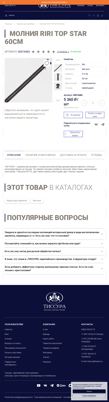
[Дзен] (61, 385)
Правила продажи (51, 348)
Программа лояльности (15, 348)
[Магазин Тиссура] (54, 301)
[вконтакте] (45, 385)
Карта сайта (48, 339)
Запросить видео (75, 134)
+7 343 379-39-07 (88, 346)
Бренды (46, 334)
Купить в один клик (95, 115)
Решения (80, 5)
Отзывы (8, 339)
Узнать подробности (89, 396)
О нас (45, 329)
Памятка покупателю (52, 343)
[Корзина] (98, 15)
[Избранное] (94, 15)
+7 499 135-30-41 (88, 334)
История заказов (12, 357)
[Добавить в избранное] (47, 63)
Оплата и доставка (13, 352)
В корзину (75, 115)
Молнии (37, 200)
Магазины (100, 5)
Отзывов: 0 (63, 51)
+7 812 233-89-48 (88, 339)
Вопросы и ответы (13, 343)
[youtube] (38, 385)
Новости (8, 329)
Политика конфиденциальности (19, 397)
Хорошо (89, 391)
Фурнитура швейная (17, 200)
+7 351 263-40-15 (88, 354)
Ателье (90, 5)
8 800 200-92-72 (88, 329)
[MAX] (70, 385)
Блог (7, 334)
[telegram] (52, 385)
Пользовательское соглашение (48, 397)
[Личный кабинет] (102, 15)
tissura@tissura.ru (95, 361)
